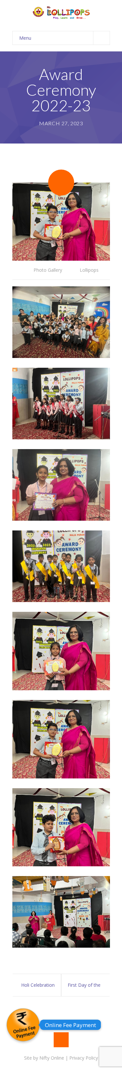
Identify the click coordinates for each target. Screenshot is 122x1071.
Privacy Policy (83, 1058)
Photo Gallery (48, 270)
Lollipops (89, 270)
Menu (25, 38)
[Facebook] (61, 1039)
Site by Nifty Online (44, 1058)
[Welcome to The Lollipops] (61, 12)
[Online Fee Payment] (23, 1024)
